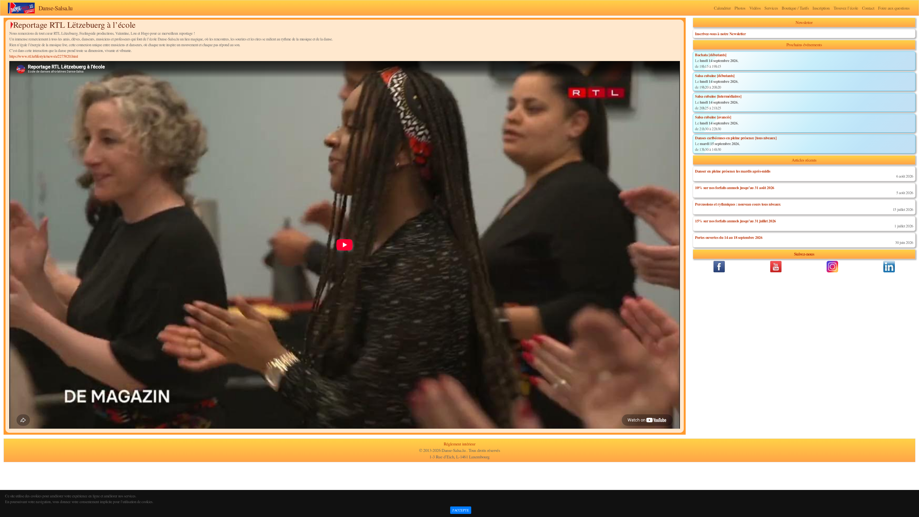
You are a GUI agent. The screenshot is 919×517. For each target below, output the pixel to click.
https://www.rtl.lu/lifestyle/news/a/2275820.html (43, 56)
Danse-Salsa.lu (56, 8)
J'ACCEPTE (460, 510)
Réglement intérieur (460, 444)
